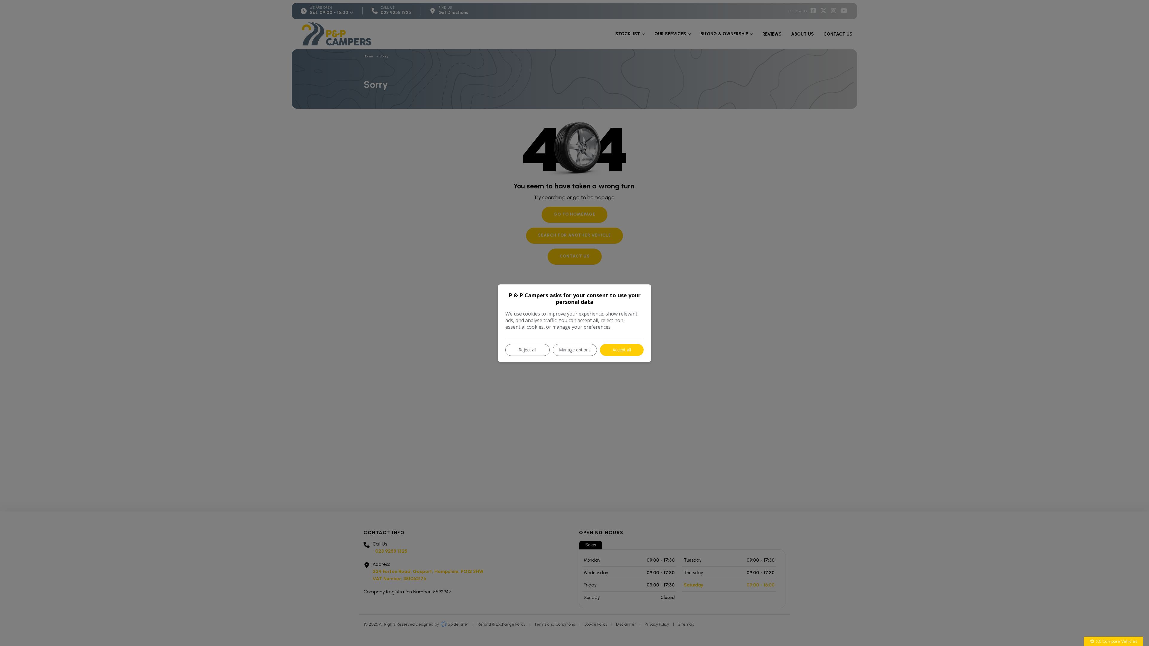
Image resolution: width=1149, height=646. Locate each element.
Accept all (622, 350)
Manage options (575, 350)
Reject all (527, 350)
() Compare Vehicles (1116, 641)
